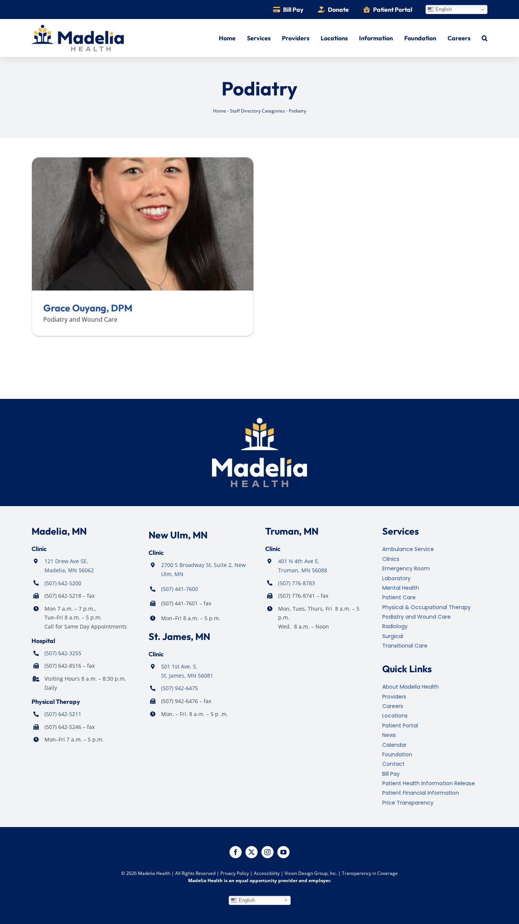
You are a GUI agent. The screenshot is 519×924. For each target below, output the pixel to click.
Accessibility (267, 873)
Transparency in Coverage (370, 873)
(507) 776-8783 (296, 583)
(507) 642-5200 (62, 583)
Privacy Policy (234, 873)
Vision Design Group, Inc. (311, 873)
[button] (484, 38)
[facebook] (235, 852)
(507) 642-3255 (62, 653)
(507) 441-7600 (179, 588)
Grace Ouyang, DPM (87, 308)
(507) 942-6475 (179, 688)
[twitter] (251, 852)
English (443, 9)
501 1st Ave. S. (179, 666)
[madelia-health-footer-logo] (259, 421)
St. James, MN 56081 (187, 675)
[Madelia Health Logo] (78, 28)
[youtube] (283, 852)
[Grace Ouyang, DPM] (142, 162)
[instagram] (267, 852)
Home (219, 111)
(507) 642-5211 (62, 714)
